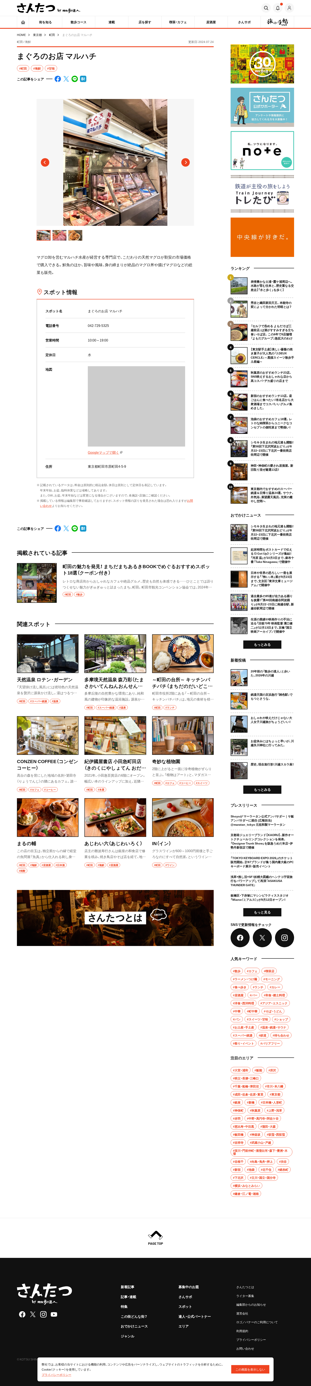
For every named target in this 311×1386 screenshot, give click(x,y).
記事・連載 (128, 1296)
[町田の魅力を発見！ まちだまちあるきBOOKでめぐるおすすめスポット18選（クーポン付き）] (115, 583)
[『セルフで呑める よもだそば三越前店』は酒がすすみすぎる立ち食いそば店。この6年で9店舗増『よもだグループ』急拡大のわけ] (262, 331)
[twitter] (33, 1314)
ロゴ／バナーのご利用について (257, 1322)
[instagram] (43, 1314)
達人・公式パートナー (195, 1316)
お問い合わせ (245, 1348)
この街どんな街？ (134, 1316)
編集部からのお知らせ (251, 1304)
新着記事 (127, 1286)
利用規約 (242, 1331)
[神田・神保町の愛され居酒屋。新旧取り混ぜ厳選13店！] (262, 470)
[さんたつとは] (115, 918)
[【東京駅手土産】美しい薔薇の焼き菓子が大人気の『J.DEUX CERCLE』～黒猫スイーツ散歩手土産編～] (262, 354)
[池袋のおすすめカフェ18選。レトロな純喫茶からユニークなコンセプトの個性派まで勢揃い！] (262, 424)
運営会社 (242, 1313)
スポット (185, 1306)
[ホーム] (23, 22)
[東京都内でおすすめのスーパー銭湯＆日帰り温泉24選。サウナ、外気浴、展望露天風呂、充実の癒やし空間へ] (262, 494)
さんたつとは (245, 1287)
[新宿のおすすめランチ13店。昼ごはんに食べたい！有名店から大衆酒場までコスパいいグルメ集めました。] (262, 401)
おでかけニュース (134, 1325)
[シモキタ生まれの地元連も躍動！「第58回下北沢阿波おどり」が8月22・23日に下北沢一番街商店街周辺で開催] (262, 447)
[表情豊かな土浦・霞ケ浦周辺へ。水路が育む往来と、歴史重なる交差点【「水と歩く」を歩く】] (262, 285)
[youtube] (54, 1314)
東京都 (37, 35)
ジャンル (127, 1335)
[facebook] (22, 1314)
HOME (21, 35)
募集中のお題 (189, 1286)
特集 (124, 1306)
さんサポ (185, 1296)
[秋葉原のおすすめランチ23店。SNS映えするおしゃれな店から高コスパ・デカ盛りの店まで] (262, 377)
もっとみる (262, 644)
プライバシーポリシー (251, 1339)
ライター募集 (245, 1296)
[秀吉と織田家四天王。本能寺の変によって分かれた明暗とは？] (262, 307)
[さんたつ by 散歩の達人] (48, 8)
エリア (184, 1325)
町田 (52, 35)
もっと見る (262, 911)
